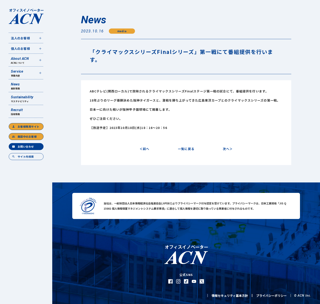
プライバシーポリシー (271, 295)
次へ (226, 149)
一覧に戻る (186, 149)
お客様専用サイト (25, 126)
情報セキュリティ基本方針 (230, 295)
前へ (146, 149)
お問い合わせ (23, 146)
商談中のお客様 (24, 136)
